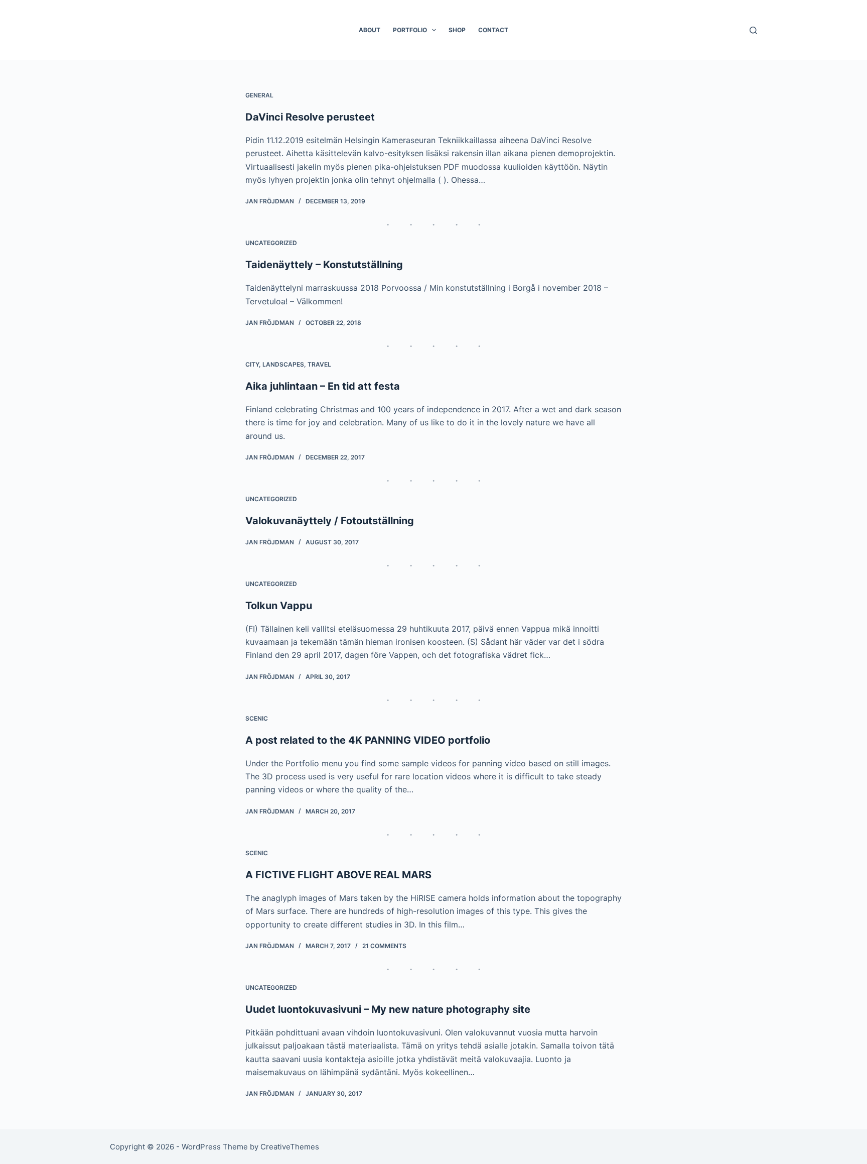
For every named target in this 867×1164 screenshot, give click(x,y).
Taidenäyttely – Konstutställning (324, 265)
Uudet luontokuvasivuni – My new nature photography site (387, 1009)
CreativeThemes (289, 1146)
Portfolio (410, 30)
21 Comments (384, 946)
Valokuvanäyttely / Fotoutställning (329, 521)
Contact (493, 30)
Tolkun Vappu (278, 606)
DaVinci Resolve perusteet (310, 117)
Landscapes (283, 364)
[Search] (753, 30)
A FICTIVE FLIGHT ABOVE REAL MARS (338, 875)
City (252, 364)
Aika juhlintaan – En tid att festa (322, 386)
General (259, 95)
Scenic (256, 718)
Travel (319, 364)
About (369, 30)
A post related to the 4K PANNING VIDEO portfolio (367, 740)
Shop (457, 30)
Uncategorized (271, 243)
